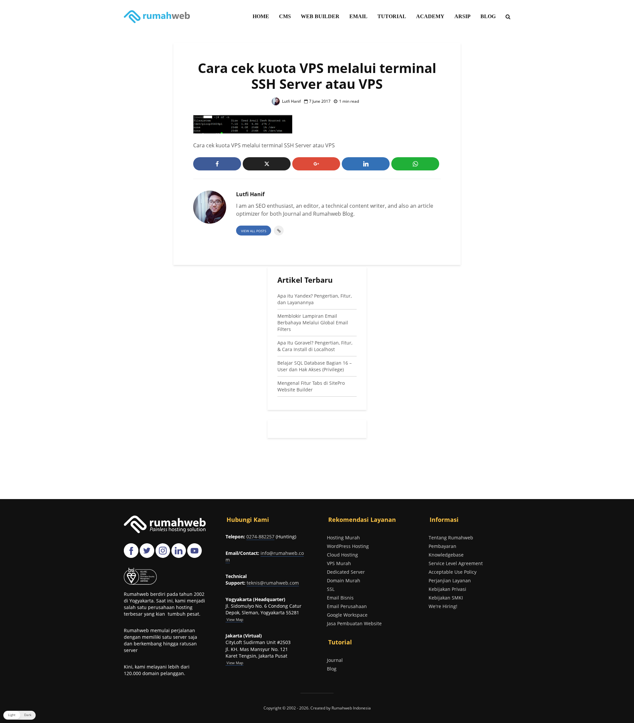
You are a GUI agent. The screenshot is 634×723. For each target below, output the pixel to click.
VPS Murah (339, 563)
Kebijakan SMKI (446, 598)
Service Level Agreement (456, 563)
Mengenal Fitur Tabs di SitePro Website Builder (311, 386)
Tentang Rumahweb (451, 537)
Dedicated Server (346, 572)
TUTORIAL (391, 16)
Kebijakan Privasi (447, 589)
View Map (234, 662)
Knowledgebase (446, 555)
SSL (331, 589)
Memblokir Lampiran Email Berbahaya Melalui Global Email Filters (312, 322)
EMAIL (358, 16)
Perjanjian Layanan (450, 580)
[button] (19, 715)
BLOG (488, 16)
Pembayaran (442, 546)
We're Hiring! (443, 606)
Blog (331, 669)
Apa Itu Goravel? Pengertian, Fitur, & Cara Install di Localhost (314, 346)
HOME (261, 16)
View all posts (253, 231)
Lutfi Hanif (291, 101)
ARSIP (462, 16)
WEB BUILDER (320, 16)
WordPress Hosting (348, 546)
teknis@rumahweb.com (273, 583)
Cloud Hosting (342, 555)
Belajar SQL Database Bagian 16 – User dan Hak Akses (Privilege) (314, 366)
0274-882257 (260, 536)
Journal (335, 660)
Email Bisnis (340, 598)
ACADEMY (430, 16)
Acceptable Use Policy (452, 572)
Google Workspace (347, 615)
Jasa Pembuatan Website (354, 623)
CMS (285, 16)
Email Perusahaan (347, 606)
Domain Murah (343, 580)
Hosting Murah (343, 537)
